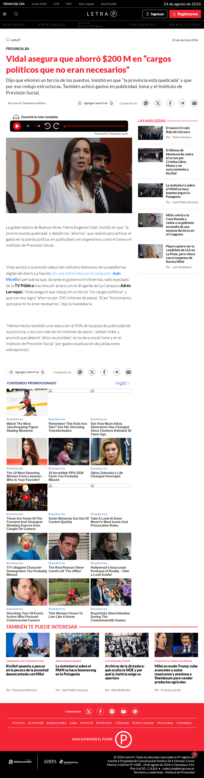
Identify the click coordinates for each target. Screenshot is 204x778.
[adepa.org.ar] (50, 762)
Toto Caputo (86, 4)
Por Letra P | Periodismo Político (27, 103)
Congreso (184, 723)
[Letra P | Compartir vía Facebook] (170, 103)
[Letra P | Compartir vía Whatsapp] (145, 103)
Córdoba (122, 723)
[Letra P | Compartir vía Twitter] (158, 103)
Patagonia (165, 723)
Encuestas (144, 24)
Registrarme (188, 14)
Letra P (15, 40)
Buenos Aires (56, 723)
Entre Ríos (104, 723)
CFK (56, 4)
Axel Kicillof (109, 4)
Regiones (14, 24)
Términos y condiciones (149, 772)
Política (18, 723)
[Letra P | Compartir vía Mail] (194, 103)
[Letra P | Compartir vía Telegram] (182, 103)
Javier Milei (39, 4)
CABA (73, 723)
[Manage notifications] (194, 754)
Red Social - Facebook (100, 711)
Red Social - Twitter (88, 711)
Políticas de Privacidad (179, 772)
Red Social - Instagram (112, 711)
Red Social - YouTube (123, 711)
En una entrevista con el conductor (82, 273)
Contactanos (73, 711)
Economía (36, 723)
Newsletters (185, 24)
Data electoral (91, 24)
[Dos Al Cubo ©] (20, 762)
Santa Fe (86, 723)
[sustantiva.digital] (69, 762)
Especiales (52, 24)
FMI (69, 4)
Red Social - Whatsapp (135, 711)
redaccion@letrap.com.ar (178, 768)
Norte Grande (143, 723)
